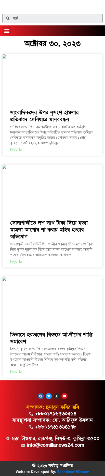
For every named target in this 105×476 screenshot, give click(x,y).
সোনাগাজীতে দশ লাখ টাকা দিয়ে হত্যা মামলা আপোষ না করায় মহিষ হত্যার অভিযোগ (49, 229)
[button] (7, 30)
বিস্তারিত (16, 150)
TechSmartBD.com (73, 472)
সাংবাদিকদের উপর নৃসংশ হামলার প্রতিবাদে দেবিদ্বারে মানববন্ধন (44, 116)
